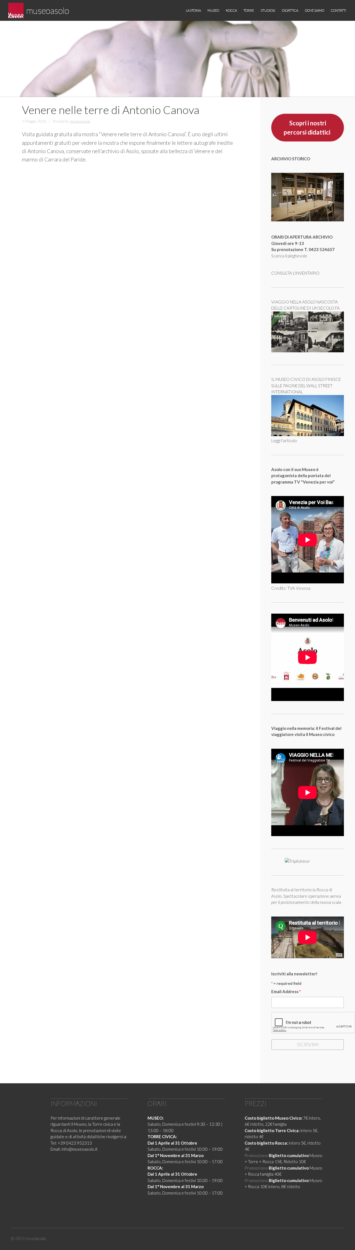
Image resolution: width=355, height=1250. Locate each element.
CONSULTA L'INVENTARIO (295, 272)
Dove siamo (314, 10)
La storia (193, 10)
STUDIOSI (268, 10)
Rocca (231, 10)
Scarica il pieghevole (289, 255)
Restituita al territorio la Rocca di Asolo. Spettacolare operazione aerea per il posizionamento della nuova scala (306, 896)
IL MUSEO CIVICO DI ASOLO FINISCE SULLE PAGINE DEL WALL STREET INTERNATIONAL (306, 385)
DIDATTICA (290, 10)
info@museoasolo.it (80, 1149)
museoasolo (47, 10)
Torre (249, 10)
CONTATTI (338, 10)
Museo (213, 10)
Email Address (286, 991)
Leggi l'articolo (284, 440)
